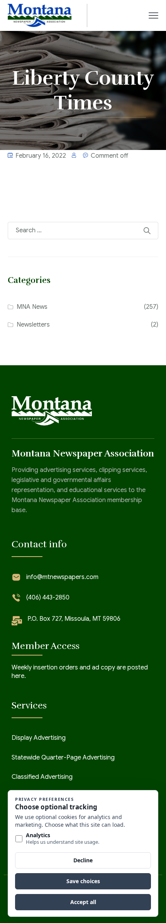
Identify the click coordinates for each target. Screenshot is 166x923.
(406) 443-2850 (47, 597)
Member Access (46, 646)
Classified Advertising (42, 777)
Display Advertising (39, 738)
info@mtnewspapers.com (62, 577)
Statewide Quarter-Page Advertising (63, 757)
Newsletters (33, 325)
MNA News (32, 307)
